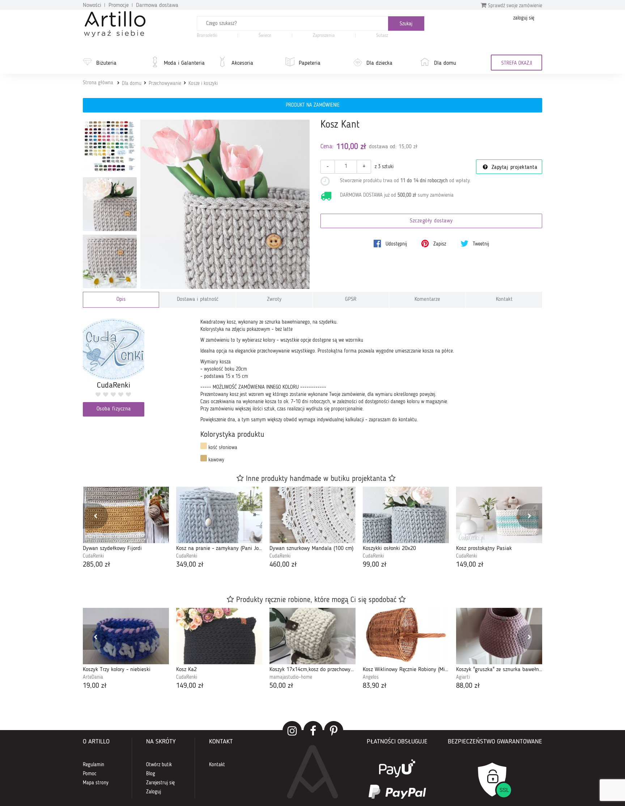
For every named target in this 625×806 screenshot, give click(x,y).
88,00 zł (468, 686)
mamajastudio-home (290, 677)
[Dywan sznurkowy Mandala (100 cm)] (312, 515)
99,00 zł (375, 564)
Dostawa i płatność (197, 299)
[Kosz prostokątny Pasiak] (499, 515)
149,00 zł (470, 564)
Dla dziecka (379, 63)
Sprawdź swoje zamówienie (514, 5)
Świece (265, 35)
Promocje (119, 5)
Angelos (371, 677)
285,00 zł (96, 564)
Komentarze (427, 299)
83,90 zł (375, 686)
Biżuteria (106, 63)
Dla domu (445, 63)
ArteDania (93, 677)
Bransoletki (207, 35)
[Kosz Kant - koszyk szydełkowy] (110, 262)
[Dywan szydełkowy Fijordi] (126, 515)
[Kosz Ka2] (219, 636)
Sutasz (382, 35)
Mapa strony (96, 782)
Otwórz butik (159, 764)
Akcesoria (242, 63)
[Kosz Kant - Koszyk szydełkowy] (110, 204)
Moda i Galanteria (184, 63)
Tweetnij (480, 244)
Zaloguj (153, 791)
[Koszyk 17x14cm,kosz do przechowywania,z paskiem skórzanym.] (312, 636)
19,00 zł (95, 686)
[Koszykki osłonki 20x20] (406, 515)
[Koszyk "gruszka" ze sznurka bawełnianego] (499, 636)
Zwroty (274, 299)
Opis (121, 299)
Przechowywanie (165, 83)
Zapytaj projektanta (513, 167)
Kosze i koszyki (203, 83)
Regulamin (93, 764)
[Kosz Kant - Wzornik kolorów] (110, 147)
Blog (150, 773)
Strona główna (98, 82)
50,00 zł (281, 686)
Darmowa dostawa (157, 5)
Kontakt (504, 299)
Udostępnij (395, 244)
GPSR (351, 299)
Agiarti (463, 677)
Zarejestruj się (160, 782)
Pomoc (90, 773)
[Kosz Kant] (225, 204)
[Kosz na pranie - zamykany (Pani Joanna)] (219, 515)
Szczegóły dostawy (431, 221)
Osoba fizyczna (114, 409)
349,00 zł (190, 564)
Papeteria (309, 63)
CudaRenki (93, 556)
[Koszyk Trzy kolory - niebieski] (126, 636)
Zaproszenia (324, 35)
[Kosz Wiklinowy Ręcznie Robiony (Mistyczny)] (406, 636)
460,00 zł (283, 564)
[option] (126, 528)
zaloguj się (523, 18)
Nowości (92, 5)
